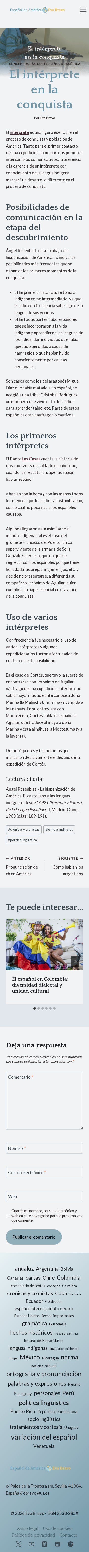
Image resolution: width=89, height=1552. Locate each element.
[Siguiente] (75, 961)
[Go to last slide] (14, 961)
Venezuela (44, 1446)
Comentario (20, 1077)
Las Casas (31, 458)
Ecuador (34, 1301)
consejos (53, 1286)
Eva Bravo (47, 118)
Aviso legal (27, 1528)
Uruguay (71, 1427)
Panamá (74, 1384)
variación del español (44, 1436)
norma (69, 1357)
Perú (68, 1392)
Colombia (69, 1277)
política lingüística (22, 840)
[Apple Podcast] (44, 1544)
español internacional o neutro (44, 1308)
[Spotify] (70, 1544)
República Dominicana (57, 1411)
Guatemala (57, 1324)
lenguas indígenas (59, 829)
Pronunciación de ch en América (22, 866)
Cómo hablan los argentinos (68, 866)
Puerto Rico (22, 1411)
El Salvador (53, 1301)
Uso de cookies (57, 1528)
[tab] (34, 1008)
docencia (75, 1294)
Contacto (68, 1535)
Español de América (63, 64)
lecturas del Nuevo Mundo (44, 1341)
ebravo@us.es (36, 1493)
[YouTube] (31, 1544)
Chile (49, 1277)
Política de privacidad (33, 1535)
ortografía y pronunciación (44, 1373)
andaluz (24, 1268)
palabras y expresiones (37, 1383)
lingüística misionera (64, 1349)
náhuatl (51, 1366)
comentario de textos (28, 1286)
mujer (14, 1358)
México (30, 1357)
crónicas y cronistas (23, 829)
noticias (37, 1366)
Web (12, 1196)
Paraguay (23, 1393)
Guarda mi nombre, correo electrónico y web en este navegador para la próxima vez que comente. (46, 1215)
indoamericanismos (66, 1333)
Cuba (61, 1293)
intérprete (19, 132)
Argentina (47, 1269)
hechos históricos (31, 1332)
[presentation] (44, 944)
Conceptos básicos (26, 64)
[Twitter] (18, 1544)
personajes (47, 1393)
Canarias (15, 1278)
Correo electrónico (27, 1172)
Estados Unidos (27, 1315)
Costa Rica (69, 1286)
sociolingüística (44, 1419)
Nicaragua (50, 1358)
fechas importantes (58, 1315)
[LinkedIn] (57, 1544)
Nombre (17, 1148)
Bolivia (67, 1269)
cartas (33, 1277)
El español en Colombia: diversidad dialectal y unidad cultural (40, 985)
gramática (34, 1323)
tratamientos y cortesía (36, 1427)
